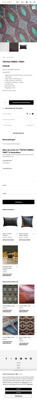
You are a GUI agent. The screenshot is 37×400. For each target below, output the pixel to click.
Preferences (18, 396)
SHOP (18, 365)
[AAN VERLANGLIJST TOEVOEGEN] (17, 234)
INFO (18, 368)
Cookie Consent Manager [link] (8, 374)
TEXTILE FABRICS (10, 57)
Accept (18, 389)
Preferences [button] (29, 384)
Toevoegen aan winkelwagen (7, 274)
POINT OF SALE (18, 370)
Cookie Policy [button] (25, 382)
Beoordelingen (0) (18, 133)
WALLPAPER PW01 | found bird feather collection (7, 268)
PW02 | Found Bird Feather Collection (23, 234)
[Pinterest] (33, 114)
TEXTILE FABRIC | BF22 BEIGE (24, 338)
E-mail (5, 193)
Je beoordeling (7, 160)
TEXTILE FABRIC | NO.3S (9, 306)
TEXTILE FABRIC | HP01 (24, 306)
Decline (18, 392)
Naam (5, 185)
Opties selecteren (8, 240)
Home (4, 57)
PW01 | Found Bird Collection (7, 234)
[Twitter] (30, 114)
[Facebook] (27, 114)
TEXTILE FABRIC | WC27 (8, 337)
